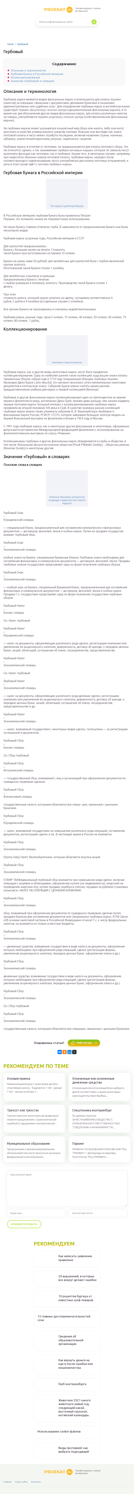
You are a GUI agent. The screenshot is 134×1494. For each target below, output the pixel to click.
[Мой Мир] (69, 1052)
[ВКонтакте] (60, 1052)
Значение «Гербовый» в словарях (32, 81)
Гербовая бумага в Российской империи (37, 74)
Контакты (36, 1482)
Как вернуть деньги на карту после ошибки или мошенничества (75, 1363)
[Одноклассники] (64, 1052)
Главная (7, 1482)
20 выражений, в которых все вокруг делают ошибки (77, 1277)
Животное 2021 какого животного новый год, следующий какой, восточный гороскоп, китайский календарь (74, 1408)
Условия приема (18, 1078)
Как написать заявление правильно (75, 1257)
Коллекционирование (25, 77)
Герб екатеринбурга (72, 1384)
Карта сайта (21, 1482)
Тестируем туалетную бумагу (67, 206)
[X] (74, 1052)
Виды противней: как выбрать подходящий (73, 1449)
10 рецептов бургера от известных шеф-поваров (75, 1297)
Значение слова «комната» (67, 362)
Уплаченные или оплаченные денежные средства (93, 1080)
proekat (57, 9)
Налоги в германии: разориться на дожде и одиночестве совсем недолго (67, 500)
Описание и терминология (28, 70)
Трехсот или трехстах (23, 1110)
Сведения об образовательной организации (70, 1340)
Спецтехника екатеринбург (92, 1110)
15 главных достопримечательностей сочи (64, 1318)
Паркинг (78, 1143)
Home (10, 44)
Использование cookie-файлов (59, 1431)
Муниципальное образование (28, 1143)
